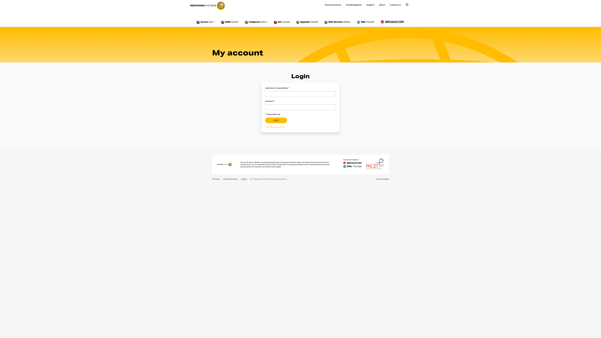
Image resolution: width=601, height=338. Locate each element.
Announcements (333, 5)
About (382, 5)
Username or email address (277, 88)
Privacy (216, 179)
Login (244, 179)
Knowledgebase (354, 5)
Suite (257, 22)
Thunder (367, 22)
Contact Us (395, 5)
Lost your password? (275, 127)
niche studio (382, 179)
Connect (232, 22)
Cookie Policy (230, 179)
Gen (206, 22)
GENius (339, 22)
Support (370, 5)
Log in (276, 120)
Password (270, 101)
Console (284, 22)
